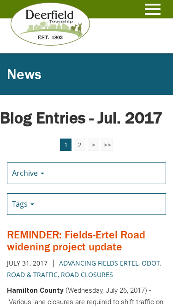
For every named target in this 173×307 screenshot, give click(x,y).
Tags (21, 204)
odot (151, 263)
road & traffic (32, 274)
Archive (26, 173)
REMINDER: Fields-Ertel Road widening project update (76, 240)
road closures (87, 274)
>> (107, 144)
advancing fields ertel (98, 263)
